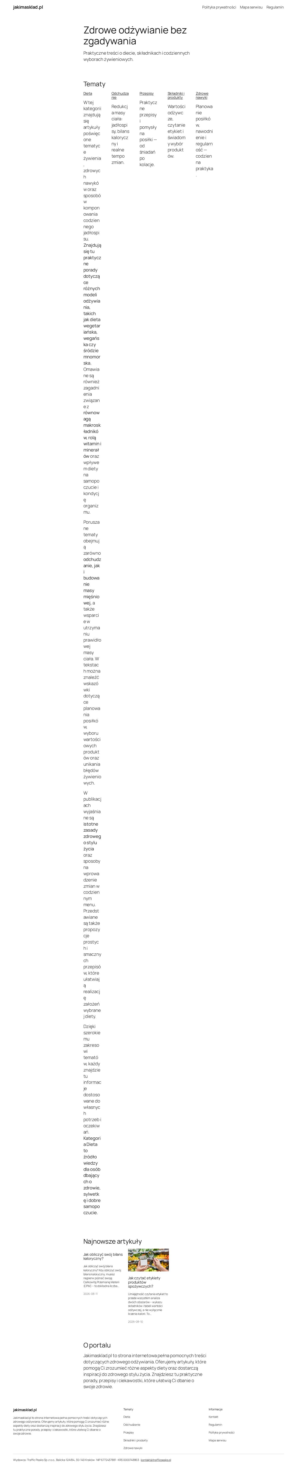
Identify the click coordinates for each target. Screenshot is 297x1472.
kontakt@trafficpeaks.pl (156, 1460)
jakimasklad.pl (28, 7)
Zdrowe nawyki (202, 95)
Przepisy (147, 93)
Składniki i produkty (176, 95)
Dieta (87, 93)
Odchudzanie (120, 95)
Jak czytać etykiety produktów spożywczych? (144, 1282)
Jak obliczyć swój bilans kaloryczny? (103, 1256)
